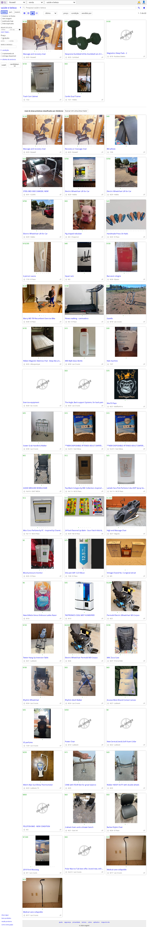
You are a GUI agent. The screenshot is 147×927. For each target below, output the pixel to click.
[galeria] (33, 13)
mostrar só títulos (9, 16)
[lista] (24, 13)
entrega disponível (9, 56)
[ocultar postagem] (60, 57)
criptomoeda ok (8, 53)
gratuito (6, 38)
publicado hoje (8, 21)
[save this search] (144, 8)
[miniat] (28, 13)
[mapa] (37, 13)
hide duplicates (8, 24)
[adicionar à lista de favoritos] (24, 57)
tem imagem (7, 18)
